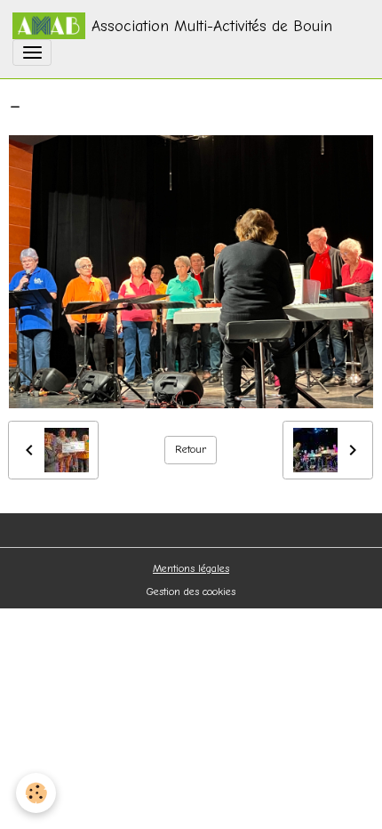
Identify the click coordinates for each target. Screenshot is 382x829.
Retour (191, 449)
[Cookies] (36, 793)
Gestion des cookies (191, 591)
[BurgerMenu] (32, 52)
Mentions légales (191, 568)
